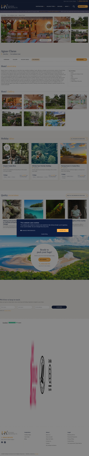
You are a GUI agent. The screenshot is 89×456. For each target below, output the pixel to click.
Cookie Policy (44, 234)
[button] (28, 230)
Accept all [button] (63, 230)
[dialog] (44, 228)
